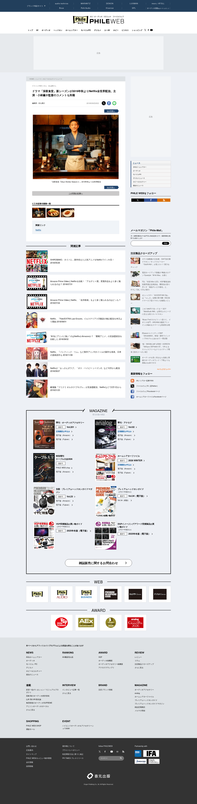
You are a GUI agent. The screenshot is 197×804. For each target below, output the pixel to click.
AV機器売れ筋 (67, 657)
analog (137, 693)
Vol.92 (131, 427)
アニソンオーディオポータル (37, 706)
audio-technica (61, 3)
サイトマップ (31, 754)
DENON (109, 3)
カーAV (107, 30)
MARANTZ (86, 3)
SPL (134, 8)
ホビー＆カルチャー (139, 182)
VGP (100, 657)
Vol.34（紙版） (123, 500)
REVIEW (139, 652)
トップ (30, 30)
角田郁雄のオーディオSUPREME (39, 702)
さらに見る (139, 667)
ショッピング (137, 30)
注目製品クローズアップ (144, 253)
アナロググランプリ (106, 667)
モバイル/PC (86, 30)
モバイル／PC (31, 664)
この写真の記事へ (76, 193)
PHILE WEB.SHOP (33, 725)
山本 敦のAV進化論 (33, 699)
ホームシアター (72, 30)
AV (37, 30)
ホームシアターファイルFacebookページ (151, 396)
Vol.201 (70, 427)
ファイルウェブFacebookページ (148, 391)
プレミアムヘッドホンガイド (146, 700)
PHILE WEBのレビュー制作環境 (38, 758)
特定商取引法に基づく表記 (72, 754)
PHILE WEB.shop (63, 467)
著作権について (68, 746)
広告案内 (29, 750)
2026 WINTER (135, 460)
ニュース (38, 79)
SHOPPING (32, 721)
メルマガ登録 (140, 710)
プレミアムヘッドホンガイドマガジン (149, 703)
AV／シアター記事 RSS (144, 380)
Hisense (110, 8)
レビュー (138, 657)
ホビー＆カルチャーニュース (52, 79)
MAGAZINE (98, 410)
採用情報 (29, 766)
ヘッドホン (58, 30)
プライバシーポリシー (71, 750)
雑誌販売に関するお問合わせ (98, 563)
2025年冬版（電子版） (78, 530)
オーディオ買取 (158, 8)
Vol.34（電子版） (136, 495)
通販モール (30, 729)
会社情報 (29, 762)
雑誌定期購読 (140, 707)
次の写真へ (111, 111)
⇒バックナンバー (164, 369)
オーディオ (46, 30)
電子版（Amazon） (63, 435)
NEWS (29, 652)
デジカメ (97, 30)
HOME (31, 79)
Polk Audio (86, 8)
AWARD (102, 652)
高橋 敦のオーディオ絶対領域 (37, 695)
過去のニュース (138, 185)
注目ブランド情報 (105, 689)
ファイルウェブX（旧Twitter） (147, 386)
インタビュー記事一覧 (71, 689)
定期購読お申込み (63, 431)
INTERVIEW (69, 685)
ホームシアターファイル (144, 696)
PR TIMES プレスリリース (72, 758)
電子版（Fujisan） (63, 439)
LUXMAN (134, 3)
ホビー (115, 30)
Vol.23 (70, 496)
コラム (137, 660)
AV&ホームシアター (139, 167)
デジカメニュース (139, 178)
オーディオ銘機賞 (105, 660)
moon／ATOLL (158, 3)
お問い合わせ (31, 746)
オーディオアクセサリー (144, 689)
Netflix (38, 229)
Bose (61, 8)
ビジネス (125, 30)
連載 (28, 685)
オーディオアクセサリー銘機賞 (110, 664)
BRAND (102, 685)
